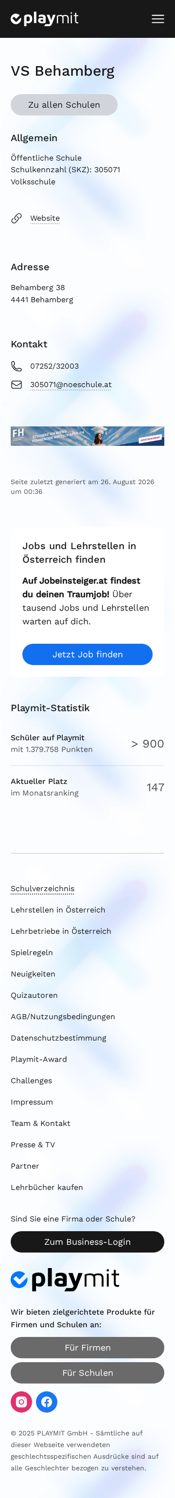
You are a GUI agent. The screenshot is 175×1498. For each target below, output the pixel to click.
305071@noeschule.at (71, 384)
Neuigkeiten (33, 973)
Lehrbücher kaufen (47, 1187)
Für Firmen (88, 1347)
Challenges (31, 1080)
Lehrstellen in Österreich (58, 909)
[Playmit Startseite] (44, 19)
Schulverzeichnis (42, 888)
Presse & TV (33, 1144)
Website (45, 218)
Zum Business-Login (87, 1242)
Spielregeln (32, 952)
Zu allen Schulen (64, 104)
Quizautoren (34, 995)
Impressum (32, 1102)
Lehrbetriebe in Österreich (61, 931)
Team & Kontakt (40, 1123)
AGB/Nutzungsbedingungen (63, 1016)
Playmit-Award (39, 1059)
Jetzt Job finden (87, 654)
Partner (25, 1166)
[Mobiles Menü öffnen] (158, 19)
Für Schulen (87, 1373)
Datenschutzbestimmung (58, 1037)
